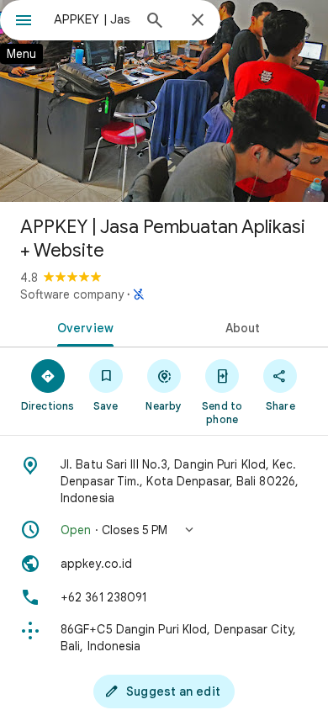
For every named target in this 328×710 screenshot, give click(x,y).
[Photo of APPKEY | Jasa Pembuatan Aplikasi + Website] (164, 101)
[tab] (82, 326)
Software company (72, 294)
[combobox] (92, 19)
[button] (164, 530)
